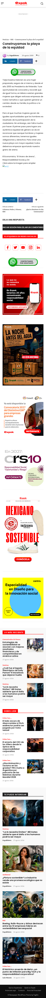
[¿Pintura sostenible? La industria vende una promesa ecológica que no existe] (23, 858)
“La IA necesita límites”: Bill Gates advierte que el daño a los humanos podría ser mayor (14, 692)
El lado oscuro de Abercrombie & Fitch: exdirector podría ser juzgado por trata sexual (13, 725)
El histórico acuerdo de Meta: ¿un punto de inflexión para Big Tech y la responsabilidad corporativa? (22, 972)
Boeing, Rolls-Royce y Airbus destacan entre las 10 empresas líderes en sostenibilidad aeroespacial (23, 926)
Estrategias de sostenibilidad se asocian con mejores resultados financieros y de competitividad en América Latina (13, 649)
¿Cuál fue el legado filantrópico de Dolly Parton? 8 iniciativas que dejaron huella (13, 671)
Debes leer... (7, 718)
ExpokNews (14, 55)
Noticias (6, 39)
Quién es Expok (29, 988)
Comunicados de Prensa (11, 639)
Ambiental (6, 874)
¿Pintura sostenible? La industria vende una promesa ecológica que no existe (22, 880)
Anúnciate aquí (10, 990)
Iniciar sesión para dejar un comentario (23, 227)
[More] (36, 61)
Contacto (21, 990)
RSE (11, 39)
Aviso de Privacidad (34, 990)
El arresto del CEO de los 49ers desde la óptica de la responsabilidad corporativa (13, 747)
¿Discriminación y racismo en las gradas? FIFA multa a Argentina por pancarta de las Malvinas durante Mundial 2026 (13, 770)
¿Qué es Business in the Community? (34, 210)
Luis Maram (7, 978)
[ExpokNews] (5, 55)
